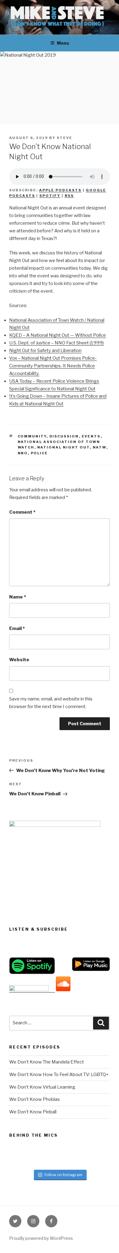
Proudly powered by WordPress (41, 1238)
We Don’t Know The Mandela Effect (46, 1062)
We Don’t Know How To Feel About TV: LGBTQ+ (59, 1074)
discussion (64, 436)
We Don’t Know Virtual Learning (42, 1087)
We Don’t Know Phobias (34, 1099)
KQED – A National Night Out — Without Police (57, 335)
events (91, 436)
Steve (64, 138)
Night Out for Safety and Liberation (45, 350)
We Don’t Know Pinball (32, 1112)
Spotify (49, 195)
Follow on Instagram (63, 1174)
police (39, 453)
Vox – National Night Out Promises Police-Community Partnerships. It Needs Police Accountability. (53, 365)
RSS (69, 195)
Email (17, 628)
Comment (22, 512)
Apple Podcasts (60, 190)
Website (19, 659)
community (32, 436)
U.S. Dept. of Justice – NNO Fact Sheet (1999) (56, 343)
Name (17, 597)
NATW (99, 447)
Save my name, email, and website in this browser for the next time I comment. (50, 702)
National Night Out (63, 447)
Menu (63, 43)
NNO (23, 453)
